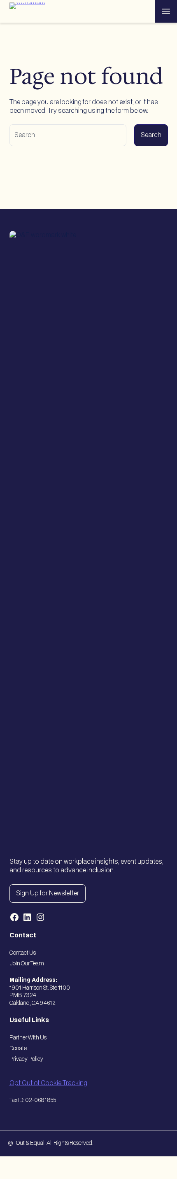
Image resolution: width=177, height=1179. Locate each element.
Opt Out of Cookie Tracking (48, 1083)
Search (151, 135)
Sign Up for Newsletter (47, 893)
